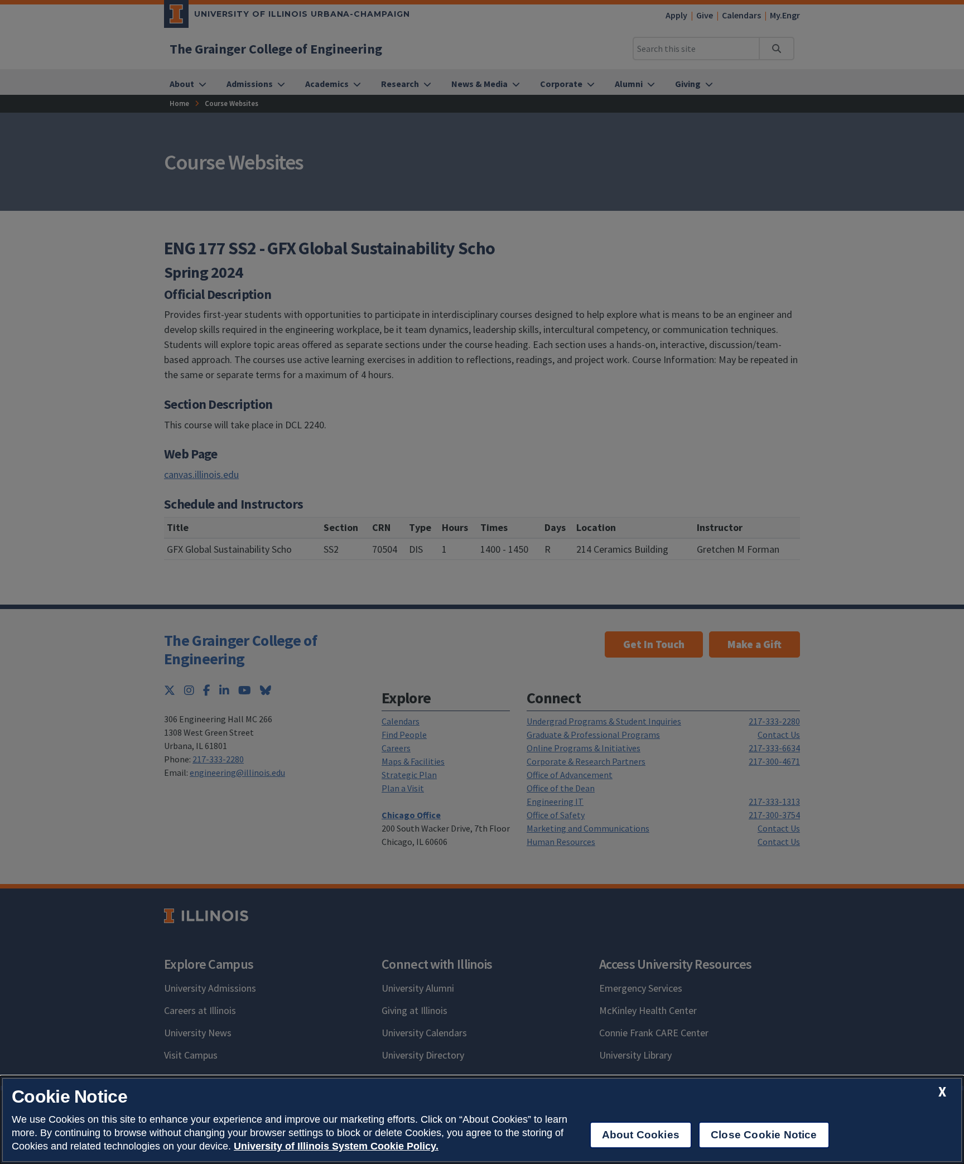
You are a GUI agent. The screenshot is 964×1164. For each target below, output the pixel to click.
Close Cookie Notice (764, 1135)
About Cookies (640, 1135)
